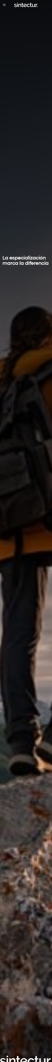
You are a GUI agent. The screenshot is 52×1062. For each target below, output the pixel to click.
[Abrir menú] (4, 4)
